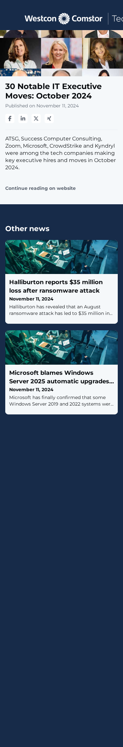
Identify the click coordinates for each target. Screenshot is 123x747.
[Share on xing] (49, 118)
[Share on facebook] (9, 118)
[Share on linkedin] (23, 118)
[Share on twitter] (36, 118)
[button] (11, 18)
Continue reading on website (40, 188)
